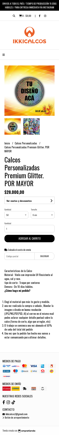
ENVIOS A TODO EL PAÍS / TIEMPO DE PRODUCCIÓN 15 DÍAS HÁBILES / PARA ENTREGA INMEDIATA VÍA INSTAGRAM (29, 5)
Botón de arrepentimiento (16, 417)
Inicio (7, 143)
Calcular (44, 256)
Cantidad (7, 209)
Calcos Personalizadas (26, 143)
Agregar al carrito (30, 238)
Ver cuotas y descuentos (19, 200)
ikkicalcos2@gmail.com (16, 414)
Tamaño (34, 209)
